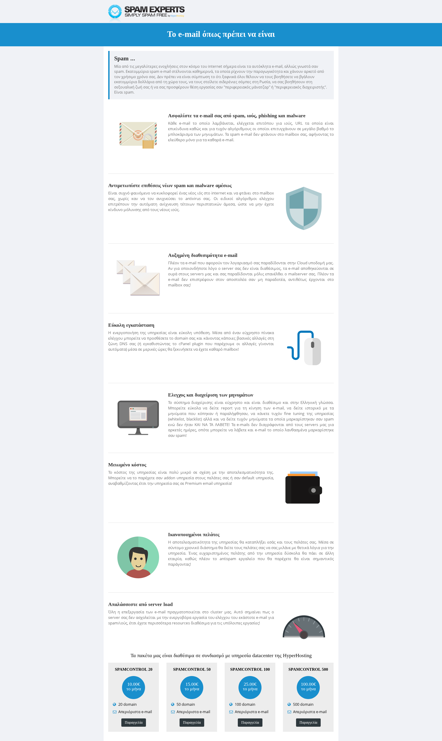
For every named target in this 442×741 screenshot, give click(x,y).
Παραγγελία (133, 722)
